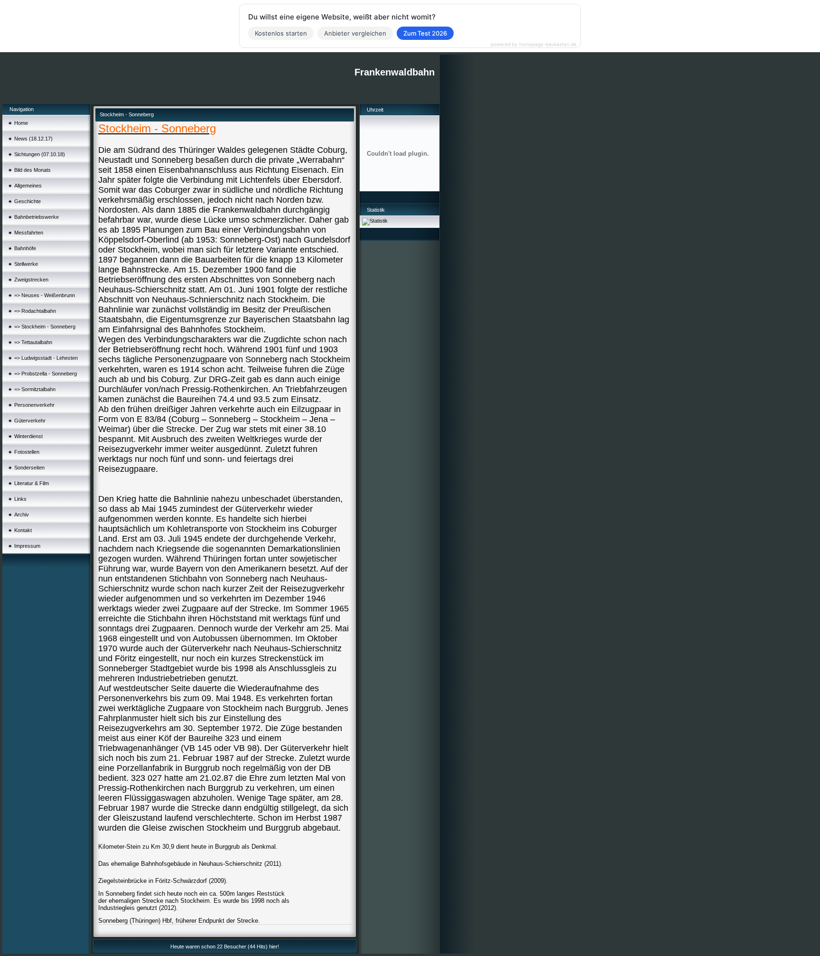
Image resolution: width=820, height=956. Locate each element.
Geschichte (27, 201)
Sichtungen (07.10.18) (39, 154)
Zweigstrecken (31, 279)
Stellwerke (26, 264)
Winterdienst (28, 436)
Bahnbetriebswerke (36, 217)
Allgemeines (28, 185)
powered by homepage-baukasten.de (534, 44)
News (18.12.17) (33, 138)
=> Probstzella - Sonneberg (45, 373)
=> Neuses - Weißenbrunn (44, 295)
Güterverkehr (30, 420)
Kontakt (23, 530)
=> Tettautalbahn (33, 342)
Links (20, 499)
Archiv (21, 514)
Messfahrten (28, 232)
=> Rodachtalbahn (35, 311)
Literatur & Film (31, 483)
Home (21, 123)
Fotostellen (26, 452)
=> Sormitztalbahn (35, 389)
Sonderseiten (29, 467)
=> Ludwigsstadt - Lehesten (46, 358)
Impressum (27, 546)
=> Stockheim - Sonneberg (44, 326)
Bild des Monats (32, 170)
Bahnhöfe (25, 248)
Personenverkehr (34, 405)
